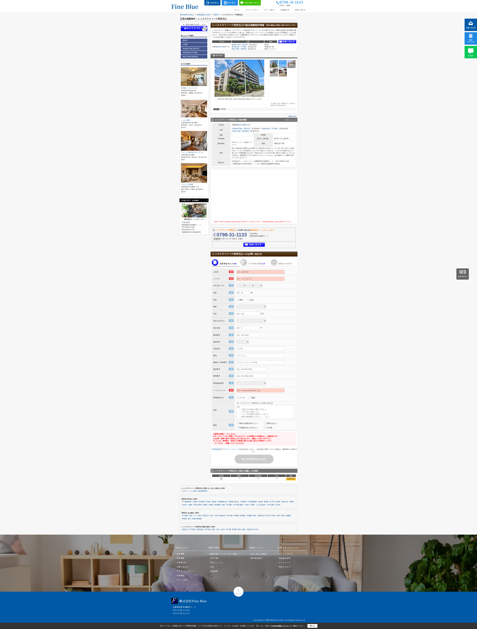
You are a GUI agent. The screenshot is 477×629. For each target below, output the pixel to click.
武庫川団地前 (197, 519)
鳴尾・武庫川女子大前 (261, 515)
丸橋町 (190, 505)
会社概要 (180, 553)
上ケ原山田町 (261, 505)
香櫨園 (288, 515)
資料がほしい (272, 423)
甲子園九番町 (238, 505)
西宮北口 (245, 45)
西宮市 (219, 47)
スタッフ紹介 (269, 10)
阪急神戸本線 (236, 45)
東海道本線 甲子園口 (190, 52)
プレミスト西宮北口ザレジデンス (192, 152)
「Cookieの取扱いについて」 (280, 626)
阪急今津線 (235, 49)
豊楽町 (266, 502)
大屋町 (223, 47)
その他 (269, 428)
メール (242, 398)
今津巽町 (243, 502)
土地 (212, 566)
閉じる (312, 626)
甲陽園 (249, 515)
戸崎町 (291, 502)
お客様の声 (284, 10)
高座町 (195, 502)
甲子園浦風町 (252, 502)
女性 (252, 300)
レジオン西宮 (185, 120)
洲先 (189, 519)
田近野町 (202, 502)
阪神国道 (244, 49)
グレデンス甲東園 (187, 184)
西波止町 (284, 502)
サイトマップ (284, 562)
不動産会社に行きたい (248, 428)
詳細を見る (291, 479)
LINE (470, 55)
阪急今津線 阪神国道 (190, 57)
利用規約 (216, 449)
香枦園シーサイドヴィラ (189, 88)
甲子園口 (244, 47)
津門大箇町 (198, 505)
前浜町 (260, 502)
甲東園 (230, 502)
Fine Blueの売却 (258, 553)
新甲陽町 (217, 505)
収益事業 (214, 571)
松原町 (278, 502)
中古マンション (217, 562)
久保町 (246, 505)
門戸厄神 (229, 515)
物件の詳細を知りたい (248, 423)
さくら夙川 (198, 515)
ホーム (237, 10)
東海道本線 (235, 47)
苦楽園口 (242, 515)
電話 (253, 398)
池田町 (214, 502)
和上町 (278, 505)
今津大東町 (271, 505)
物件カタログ (285, 566)
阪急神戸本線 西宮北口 (191, 48)
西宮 (191, 515)
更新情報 (180, 558)
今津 (216, 515)
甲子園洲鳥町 (187, 502)
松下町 (272, 502)
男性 (241, 300)
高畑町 (211, 505)
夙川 (211, 515)
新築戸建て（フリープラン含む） (224, 553)
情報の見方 (292, 116)
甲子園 (272, 515)
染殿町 (205, 505)
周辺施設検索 (285, 558)
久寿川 (278, 515)
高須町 (208, 502)
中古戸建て (215, 558)
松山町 (184, 505)
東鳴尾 (184, 519)
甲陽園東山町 (222, 502)
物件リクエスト (471, 41)
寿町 (223, 505)
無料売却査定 (256, 558)
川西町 (252, 505)
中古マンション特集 (189, 491)
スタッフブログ (251, 10)
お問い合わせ (300, 10)
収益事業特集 (202, 491)
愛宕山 (236, 502)
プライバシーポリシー (231, 449)
